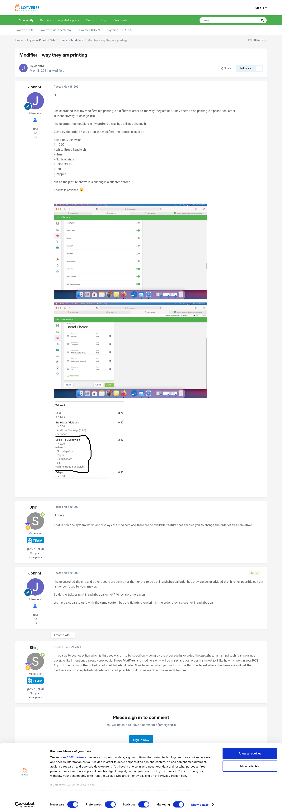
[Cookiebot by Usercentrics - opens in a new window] (25, 804)
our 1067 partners (74, 757)
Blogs (103, 20)
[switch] (110, 804)
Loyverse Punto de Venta (55, 30)
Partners (45, 20)
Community (26, 20)
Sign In (260, 7)
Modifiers (58, 70)
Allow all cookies (250, 753)
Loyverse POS (24, 30)
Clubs (89, 20)
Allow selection (250, 766)
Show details (200, 804)
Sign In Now (141, 740)
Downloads (120, 20)
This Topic (247, 20)
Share (227, 68)
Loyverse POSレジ (89, 30)
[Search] (262, 20)
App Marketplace (68, 20)
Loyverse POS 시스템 (120, 30)
